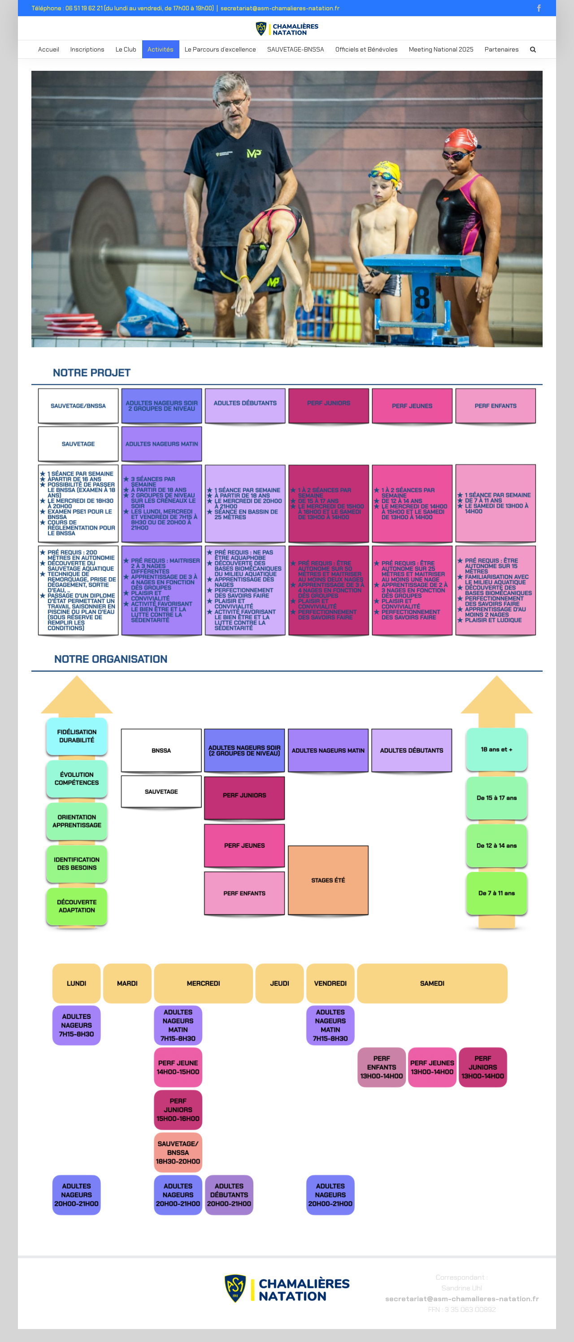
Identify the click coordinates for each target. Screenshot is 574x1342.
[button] (533, 49)
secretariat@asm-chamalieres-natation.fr (280, 8)
